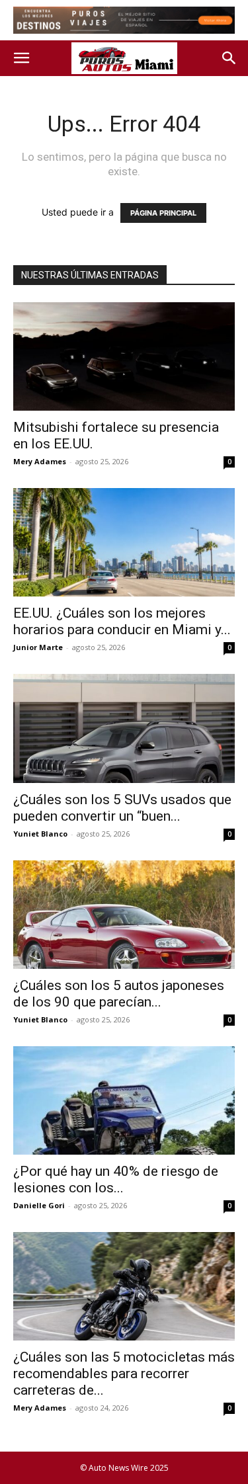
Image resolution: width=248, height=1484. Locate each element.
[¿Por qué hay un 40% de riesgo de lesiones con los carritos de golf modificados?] (124, 1100)
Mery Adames (39, 461)
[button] (21, 58)
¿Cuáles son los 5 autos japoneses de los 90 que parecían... (118, 993)
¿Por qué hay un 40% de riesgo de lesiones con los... (115, 1179)
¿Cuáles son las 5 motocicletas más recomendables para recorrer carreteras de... (124, 1373)
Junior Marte (38, 647)
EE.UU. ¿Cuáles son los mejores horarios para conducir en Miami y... (122, 621)
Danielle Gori (39, 1205)
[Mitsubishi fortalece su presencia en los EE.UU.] (124, 356)
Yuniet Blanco (40, 834)
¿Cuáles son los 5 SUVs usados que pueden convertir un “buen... (122, 808)
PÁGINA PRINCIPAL (163, 213)
